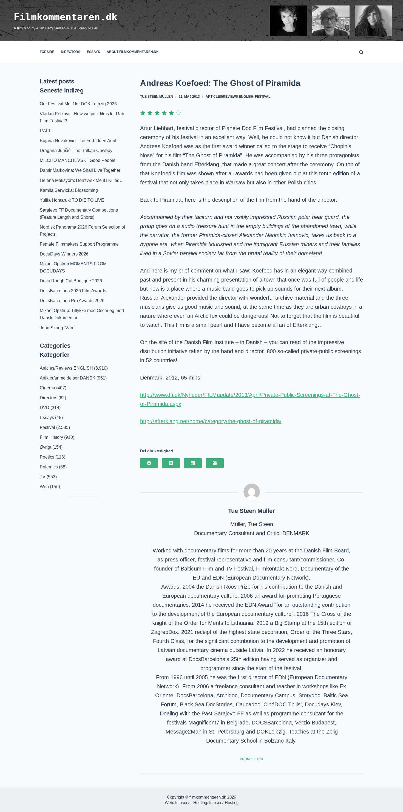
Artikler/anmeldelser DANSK (67, 378)
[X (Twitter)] (171, 463)
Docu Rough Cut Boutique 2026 (71, 281)
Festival (262, 97)
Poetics (47, 457)
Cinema (47, 388)
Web (44, 486)
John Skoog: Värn (57, 327)
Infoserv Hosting (224, 802)
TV (43, 476)
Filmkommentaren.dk (65, 17)
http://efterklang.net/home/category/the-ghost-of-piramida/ (211, 421)
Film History (51, 437)
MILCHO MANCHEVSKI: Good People (77, 160)
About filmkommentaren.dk (133, 52)
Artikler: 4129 (251, 758)
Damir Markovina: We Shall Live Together (80, 170)
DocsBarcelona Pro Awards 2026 (72, 300)
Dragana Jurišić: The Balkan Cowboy (76, 150)
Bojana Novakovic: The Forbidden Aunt (78, 140)
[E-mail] (215, 463)
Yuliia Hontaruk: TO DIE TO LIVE (72, 200)
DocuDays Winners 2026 (64, 254)
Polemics (49, 467)
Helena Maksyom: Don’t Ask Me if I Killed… (82, 180)
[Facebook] (149, 463)
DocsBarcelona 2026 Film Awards (73, 290)
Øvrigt (45, 447)
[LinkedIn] (193, 463)
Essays (93, 52)
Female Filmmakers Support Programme (79, 244)
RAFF (46, 130)
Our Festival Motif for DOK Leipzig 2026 (78, 104)
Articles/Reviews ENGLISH (229, 97)
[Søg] (361, 52)
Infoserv (182, 802)
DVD (44, 407)
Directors (70, 52)
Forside (47, 52)
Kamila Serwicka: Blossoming (69, 190)
